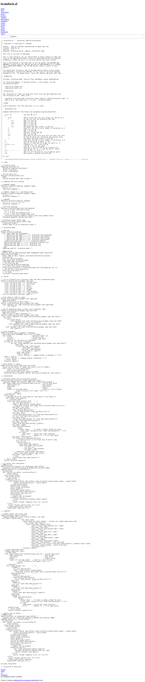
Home (3, 9)
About (3, 34)
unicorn (3, 669)
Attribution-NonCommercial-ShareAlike (26, 680)
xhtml (2, 671)
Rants (2, 26)
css (2, 673)
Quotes (3, 25)
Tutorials (3, 17)
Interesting (4, 21)
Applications (5, 12)
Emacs (3, 14)
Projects (3, 16)
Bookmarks (4, 32)
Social (3, 28)
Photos (3, 30)
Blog (2, 10)
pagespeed (4, 675)
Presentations (5, 19)
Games (3, 23)
